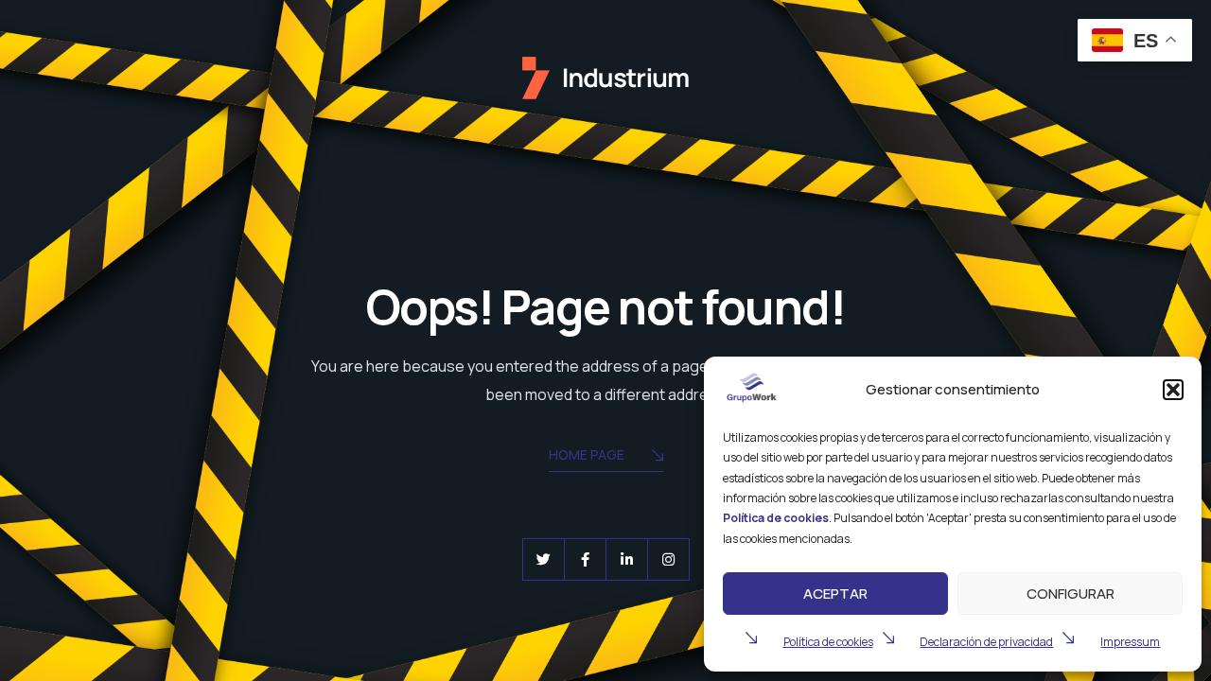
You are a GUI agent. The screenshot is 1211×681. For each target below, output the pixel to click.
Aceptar (835, 593)
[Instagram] (668, 559)
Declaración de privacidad (986, 642)
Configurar (1070, 593)
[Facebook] (585, 559)
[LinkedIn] (626, 559)
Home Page (586, 454)
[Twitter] (543, 559)
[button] (1173, 389)
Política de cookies (828, 642)
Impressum (1130, 642)
